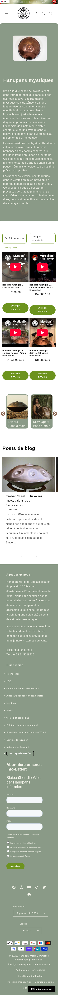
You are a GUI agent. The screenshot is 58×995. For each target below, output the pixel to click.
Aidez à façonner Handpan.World (24, 695)
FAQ (8, 681)
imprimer (11, 703)
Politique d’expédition (19, 982)
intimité (10, 710)
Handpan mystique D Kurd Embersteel (12, 286)
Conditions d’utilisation (30, 976)
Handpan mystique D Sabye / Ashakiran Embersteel (39, 353)
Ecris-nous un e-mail (19, 649)
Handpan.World (27, 955)
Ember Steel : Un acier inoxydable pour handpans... (24, 500)
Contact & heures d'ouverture (22, 688)
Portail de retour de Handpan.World (26, 732)
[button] (6, 13)
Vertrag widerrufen (20, 753)
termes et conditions (17, 717)
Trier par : (37, 236)
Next (54, 413)
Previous (3, 413)
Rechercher (12, 673)
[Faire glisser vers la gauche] (21, 556)
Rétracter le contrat (41, 989)
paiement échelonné (17, 747)
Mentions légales (44, 982)
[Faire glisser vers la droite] (36, 556)
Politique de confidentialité (31, 970)
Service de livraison (17, 740)
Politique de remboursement (22, 725)
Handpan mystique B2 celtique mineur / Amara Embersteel (41, 287)
